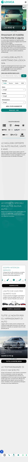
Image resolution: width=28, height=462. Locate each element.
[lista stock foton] (11, 130)
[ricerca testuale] (23, 75)
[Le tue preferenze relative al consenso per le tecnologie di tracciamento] (26, 455)
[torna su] (4, 455)
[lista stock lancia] (23, 130)
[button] (1, 451)
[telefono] (9, 455)
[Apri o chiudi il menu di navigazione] (25, 2)
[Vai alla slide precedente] (12, 199)
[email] (18, 455)
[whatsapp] (23, 455)
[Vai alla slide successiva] (15, 199)
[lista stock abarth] (11, 125)
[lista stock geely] (5, 134)
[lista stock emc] (4, 130)
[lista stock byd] (14, 134)
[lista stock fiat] (4, 125)
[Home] (8, 2)
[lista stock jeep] (17, 125)
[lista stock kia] (17, 130)
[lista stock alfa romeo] (23, 125)
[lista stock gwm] (22, 134)
